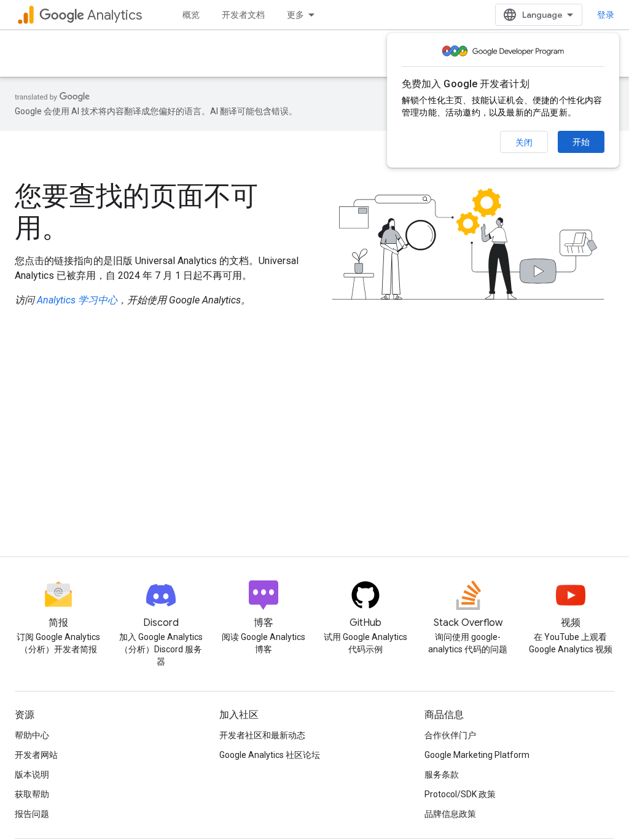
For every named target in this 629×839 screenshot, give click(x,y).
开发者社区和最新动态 (262, 735)
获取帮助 (32, 794)
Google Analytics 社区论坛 (269, 755)
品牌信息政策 (450, 814)
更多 (295, 14)
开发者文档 (243, 14)
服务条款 (441, 774)
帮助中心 (32, 735)
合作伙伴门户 (450, 735)
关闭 (524, 142)
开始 (581, 141)
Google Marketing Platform (476, 755)
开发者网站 (36, 755)
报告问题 (32, 814)
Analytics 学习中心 (77, 300)
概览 (191, 14)
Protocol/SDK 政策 (460, 794)
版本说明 (32, 774)
